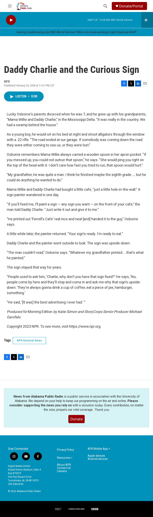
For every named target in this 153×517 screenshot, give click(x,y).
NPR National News (29, 340)
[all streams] (147, 20)
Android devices (98, 458)
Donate (76, 419)
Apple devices (96, 455)
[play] (11, 20)
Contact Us (64, 467)
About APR (64, 464)
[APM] (76, 509)
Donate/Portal (131, 6)
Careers (62, 471)
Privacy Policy (65, 449)
